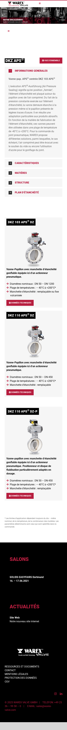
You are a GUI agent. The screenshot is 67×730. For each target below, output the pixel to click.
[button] (33, 71)
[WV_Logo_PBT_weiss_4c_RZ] (33, 650)
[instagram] (55, 693)
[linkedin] (61, 693)
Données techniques (21, 303)
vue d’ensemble (52, 60)
